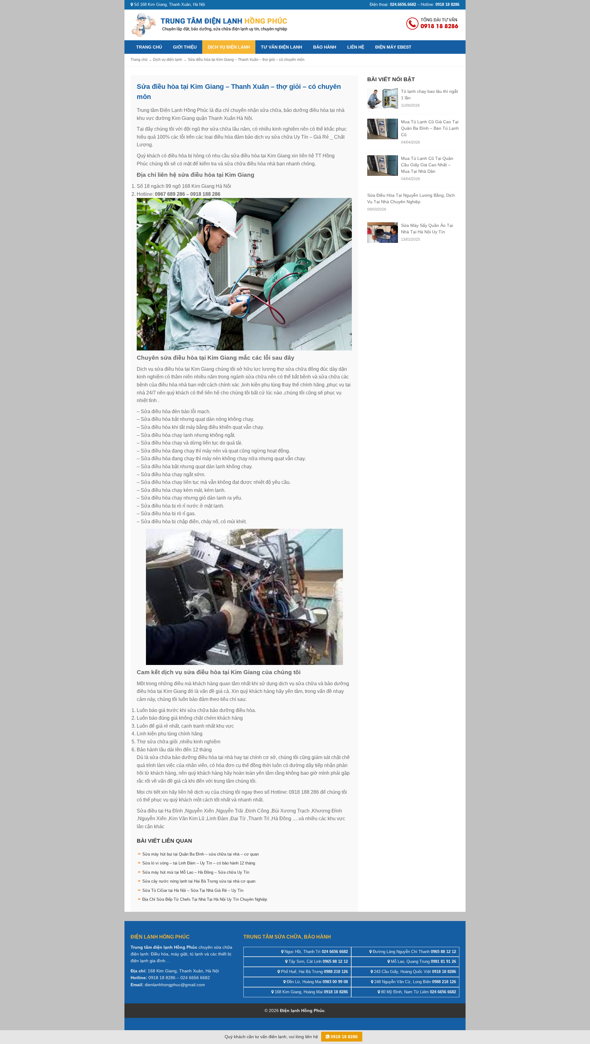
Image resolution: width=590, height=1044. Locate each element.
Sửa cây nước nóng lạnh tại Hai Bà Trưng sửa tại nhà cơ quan (198, 881)
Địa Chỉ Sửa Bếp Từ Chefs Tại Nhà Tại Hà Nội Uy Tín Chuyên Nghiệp (204, 899)
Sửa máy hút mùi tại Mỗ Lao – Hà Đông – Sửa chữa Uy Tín (195, 872)
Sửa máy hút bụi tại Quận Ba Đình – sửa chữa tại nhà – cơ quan (200, 854)
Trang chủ (149, 47)
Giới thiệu (185, 47)
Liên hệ (355, 47)
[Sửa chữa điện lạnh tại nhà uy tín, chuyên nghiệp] (210, 24)
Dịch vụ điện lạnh (229, 47)
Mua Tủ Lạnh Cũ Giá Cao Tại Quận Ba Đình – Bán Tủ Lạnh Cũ (430, 128)
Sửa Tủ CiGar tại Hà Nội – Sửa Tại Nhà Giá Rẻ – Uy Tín (192, 890)
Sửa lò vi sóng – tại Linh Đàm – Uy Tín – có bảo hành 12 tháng (198, 863)
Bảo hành (324, 47)
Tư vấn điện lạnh (281, 47)
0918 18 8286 (343, 1036)
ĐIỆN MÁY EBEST (393, 47)
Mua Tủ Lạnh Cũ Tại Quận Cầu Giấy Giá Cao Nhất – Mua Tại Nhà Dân (427, 165)
